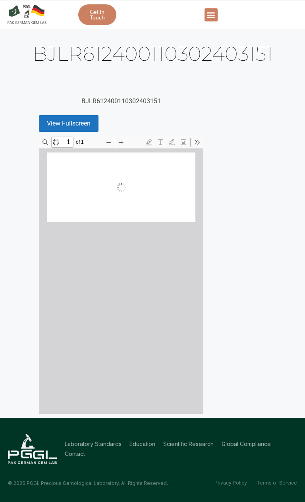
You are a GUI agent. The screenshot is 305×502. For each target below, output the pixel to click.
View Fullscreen (69, 123)
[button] (211, 14)
